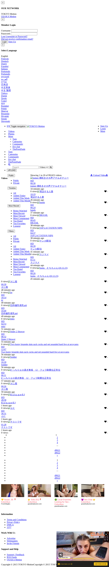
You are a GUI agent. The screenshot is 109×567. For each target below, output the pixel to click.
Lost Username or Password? (14, 36)
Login (4, 42)
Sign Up (12, 41)
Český (4, 101)
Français (5, 58)
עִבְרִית (4, 82)
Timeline (12, 188)
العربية (4, 79)
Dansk (4, 96)
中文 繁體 (6, 90)
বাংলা (3, 103)
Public (11, 175)
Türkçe (4, 93)
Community (17, 144)
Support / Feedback (15, 554)
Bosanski (5, 113)
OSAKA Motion (8, 16)
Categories (17, 141)
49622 (57, 453)
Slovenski (5, 121)
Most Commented (21, 218)
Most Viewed (19, 216)
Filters (11, 231)
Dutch (4, 64)
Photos (11, 134)
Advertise (11, 538)
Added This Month (21, 201)
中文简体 (5, 87)
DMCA (10, 525)
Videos (11, 131)
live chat (16, 146)
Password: (5, 33)
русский (5, 76)
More (102, 131)
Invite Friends (13, 543)
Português (5, 71)
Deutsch (5, 61)
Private (16, 183)
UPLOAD (11, 170)
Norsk (4, 98)
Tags (14, 139)
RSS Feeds (12, 557)
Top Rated (18, 221)
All (14, 193)
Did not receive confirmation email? (17, 39)
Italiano (4, 69)
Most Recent (14, 206)
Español (4, 66)
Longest (16, 226)
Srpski (4, 119)
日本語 (4, 84)
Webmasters (12, 541)
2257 (9, 527)
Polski (4, 108)
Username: (6, 30)
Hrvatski (5, 116)
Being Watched (20, 211)
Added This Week (21, 198)
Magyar (4, 111)
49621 (57, 450)
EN (8, 126)
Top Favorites (19, 223)
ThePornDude (18, 149)
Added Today (19, 195)
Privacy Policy (13, 522)
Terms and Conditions (17, 519)
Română (5, 106)
